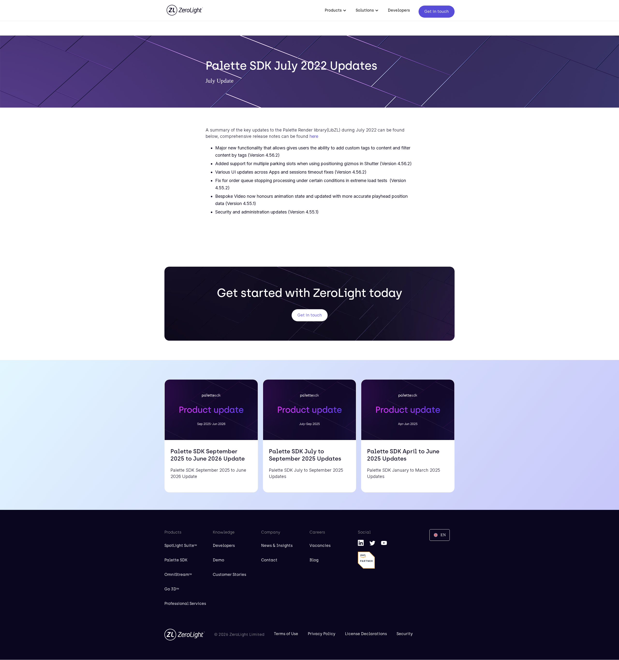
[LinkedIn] (361, 543)
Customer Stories (229, 574)
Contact (269, 560)
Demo (218, 560)
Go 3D (171, 589)
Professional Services (185, 603)
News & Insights (277, 545)
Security (405, 633)
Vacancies (320, 545)
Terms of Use (286, 633)
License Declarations (366, 633)
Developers (399, 10)
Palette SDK (175, 560)
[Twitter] (372, 543)
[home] (184, 7)
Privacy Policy (321, 633)
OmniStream (178, 574)
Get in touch (436, 11)
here (314, 136)
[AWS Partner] (366, 560)
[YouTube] (384, 543)
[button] (335, 10)
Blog (314, 560)
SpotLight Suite (180, 545)
